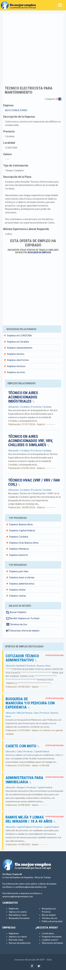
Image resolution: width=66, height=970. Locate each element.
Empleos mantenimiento (19, 347)
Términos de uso (49, 918)
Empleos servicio (16, 372)
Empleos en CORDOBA (19, 335)
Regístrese (14, 933)
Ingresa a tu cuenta (18, 911)
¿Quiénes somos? (50, 939)
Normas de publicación (20, 943)
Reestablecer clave (18, 915)
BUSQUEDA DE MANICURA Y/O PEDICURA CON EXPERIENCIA (30, 703)
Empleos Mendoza (19, 548)
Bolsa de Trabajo (43, 877)
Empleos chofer (17, 589)
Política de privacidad (52, 921)
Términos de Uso (18, 624)
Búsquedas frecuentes (19, 918)
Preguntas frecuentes (52, 936)
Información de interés (52, 943)
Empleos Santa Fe (18, 554)
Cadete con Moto (21, 746)
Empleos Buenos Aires (21, 524)
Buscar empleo (49, 915)
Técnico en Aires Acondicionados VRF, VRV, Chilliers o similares (30, 440)
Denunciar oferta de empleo (24, 630)
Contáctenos (48, 933)
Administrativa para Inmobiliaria (24, 779)
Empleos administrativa (21, 583)
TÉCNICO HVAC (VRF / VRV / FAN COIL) (34, 482)
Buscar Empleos (17, 612)
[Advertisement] (33, 48)
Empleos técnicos (16, 366)
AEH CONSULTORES (16, 110)
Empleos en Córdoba (18, 341)
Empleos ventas (17, 595)
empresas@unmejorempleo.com (17, 896)
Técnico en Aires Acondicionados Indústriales (23, 397)
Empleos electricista (18, 359)
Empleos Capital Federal (22, 530)
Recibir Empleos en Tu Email (24, 618)
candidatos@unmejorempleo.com (31, 887)
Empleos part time (18, 571)
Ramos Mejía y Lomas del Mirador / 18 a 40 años (29, 819)
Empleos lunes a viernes (21, 577)
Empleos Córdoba (18, 536)
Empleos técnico (15, 353)
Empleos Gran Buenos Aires (24, 542)
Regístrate (13, 908)
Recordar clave (16, 939)
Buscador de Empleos (39, 252)
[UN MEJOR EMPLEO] (19, 4)
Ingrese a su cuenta (18, 936)
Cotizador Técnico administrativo (22, 658)
